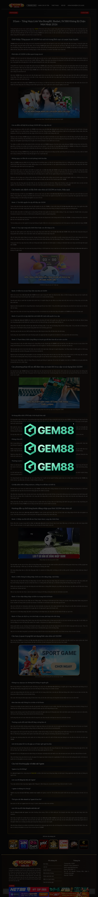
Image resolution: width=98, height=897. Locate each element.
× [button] (73, 424)
